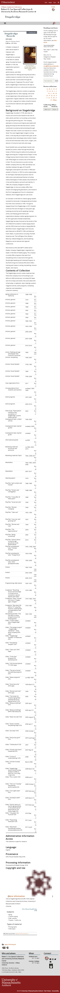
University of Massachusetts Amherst (32, 991)
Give (54, 2)
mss (4, 947)
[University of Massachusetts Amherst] (15, 982)
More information (17, 896)
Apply (50, 2)
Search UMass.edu (58, 2)
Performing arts (24, 933)
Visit (46, 2)
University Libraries (8, 963)
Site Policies (47, 991)
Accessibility (55, 991)
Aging (17, 933)
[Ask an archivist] (35, 12)
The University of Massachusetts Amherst (8, 2)
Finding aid (32, 32)
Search (56, 80)
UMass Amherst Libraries (11, 7)
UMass (55, 100)
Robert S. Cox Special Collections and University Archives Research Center (13, 959)
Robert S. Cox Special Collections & (17, 10)
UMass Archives (54, 105)
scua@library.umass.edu (51, 66)
